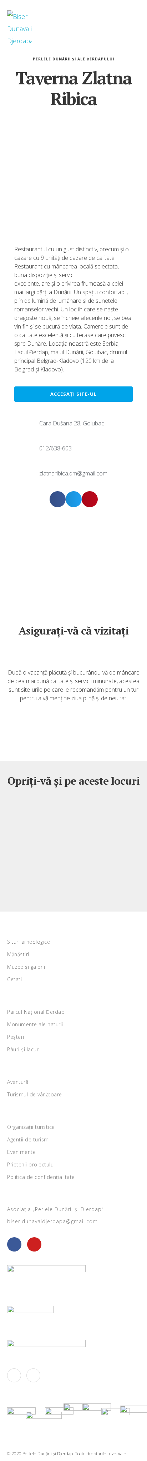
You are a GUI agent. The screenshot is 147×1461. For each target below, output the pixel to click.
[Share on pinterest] (90, 499)
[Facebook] (14, 1244)
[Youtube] (34, 1244)
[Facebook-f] (14, 1375)
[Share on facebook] (58, 499)
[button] (127, 28)
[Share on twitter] (74, 499)
